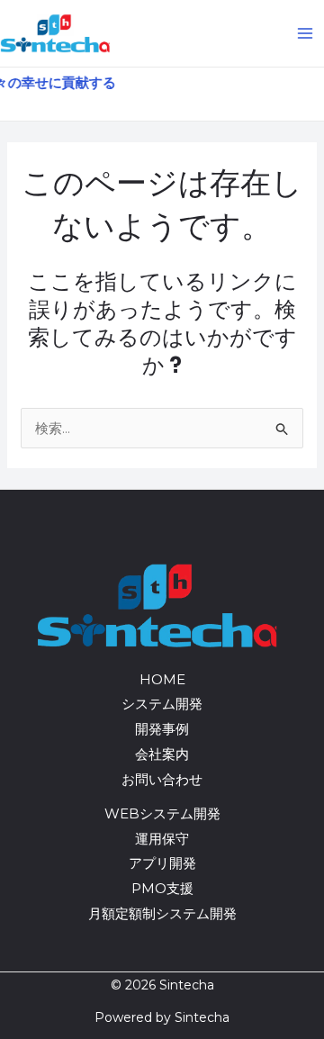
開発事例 (162, 728)
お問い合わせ (162, 779)
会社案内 (162, 754)
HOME (162, 679)
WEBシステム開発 (162, 813)
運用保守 (162, 838)
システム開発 (162, 703)
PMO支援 (162, 888)
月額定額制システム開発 (162, 913)
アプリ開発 (162, 863)
